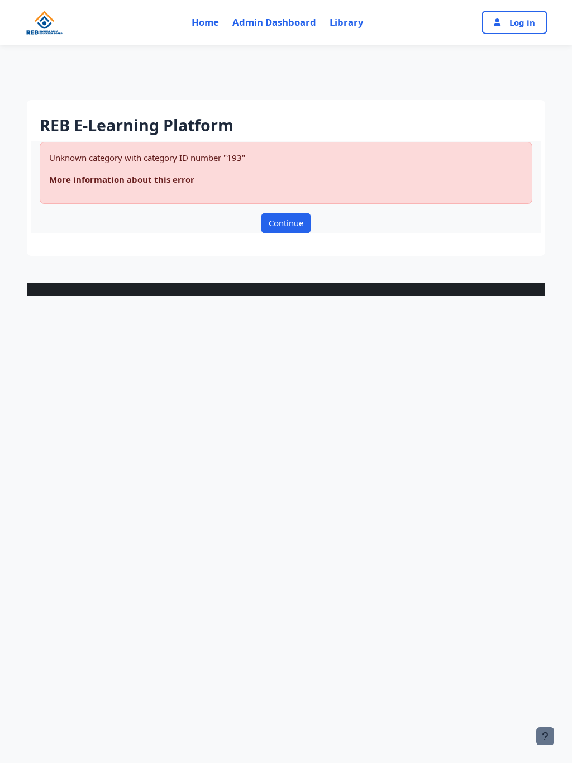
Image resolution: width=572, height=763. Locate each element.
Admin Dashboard (274, 22)
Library (347, 22)
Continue (286, 222)
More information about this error (121, 179)
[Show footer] (545, 736)
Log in (522, 22)
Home (205, 22)
